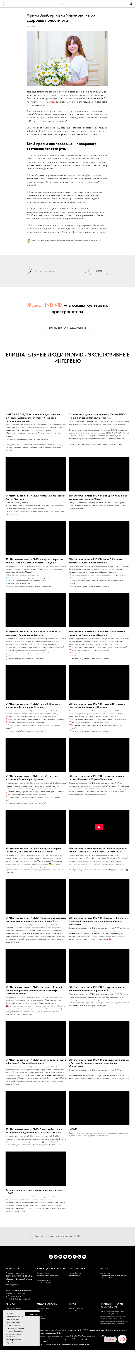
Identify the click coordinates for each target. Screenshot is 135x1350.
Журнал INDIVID (45, 305)
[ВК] (75, 1257)
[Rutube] (84, 1257)
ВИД (59, 1333)
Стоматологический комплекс (17, 1273)
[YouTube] (60, 1257)
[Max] (79, 1257)
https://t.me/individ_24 (44, 1283)
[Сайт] (51, 1257)
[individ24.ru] (70, 1257)
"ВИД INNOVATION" (14, 1276)
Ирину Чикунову (47, 101)
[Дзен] (56, 1257)
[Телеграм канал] (65, 1257)
